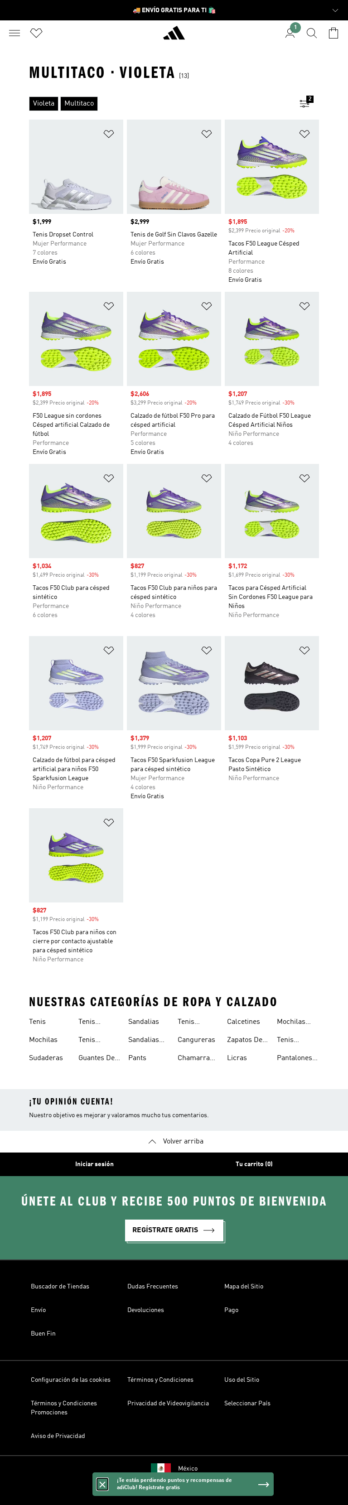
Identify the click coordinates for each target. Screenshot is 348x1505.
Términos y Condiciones (160, 1380)
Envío (38, 1310)
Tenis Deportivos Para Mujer (294, 1041)
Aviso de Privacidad (58, 1436)
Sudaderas (46, 1058)
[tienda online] (174, 37)
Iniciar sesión (94, 1164)
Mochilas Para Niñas (294, 1022)
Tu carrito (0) (254, 1164)
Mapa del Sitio (243, 1286)
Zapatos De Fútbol (244, 1041)
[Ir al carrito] (333, 33)
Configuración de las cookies (71, 1380)
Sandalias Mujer (143, 1041)
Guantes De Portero (96, 1059)
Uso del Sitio (241, 1380)
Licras (237, 1058)
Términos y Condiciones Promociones (64, 1408)
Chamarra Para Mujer (195, 1059)
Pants (137, 1058)
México (188, 1469)
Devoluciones (145, 1310)
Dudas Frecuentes (152, 1286)
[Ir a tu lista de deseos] (36, 33)
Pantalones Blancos (294, 1059)
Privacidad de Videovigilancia (168, 1403)
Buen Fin (43, 1334)
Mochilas (43, 1040)
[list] (159, 103)
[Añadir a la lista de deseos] (109, 136)
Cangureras (196, 1040)
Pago (231, 1310)
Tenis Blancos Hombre (190, 1022)
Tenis (37, 1022)
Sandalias (143, 1022)
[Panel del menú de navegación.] (14, 33)
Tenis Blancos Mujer (91, 1041)
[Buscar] (312, 33)
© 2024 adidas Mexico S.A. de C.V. (174, 1493)
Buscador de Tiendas (60, 1286)
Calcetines (243, 1022)
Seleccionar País (247, 1403)
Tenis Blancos (91, 1022)
